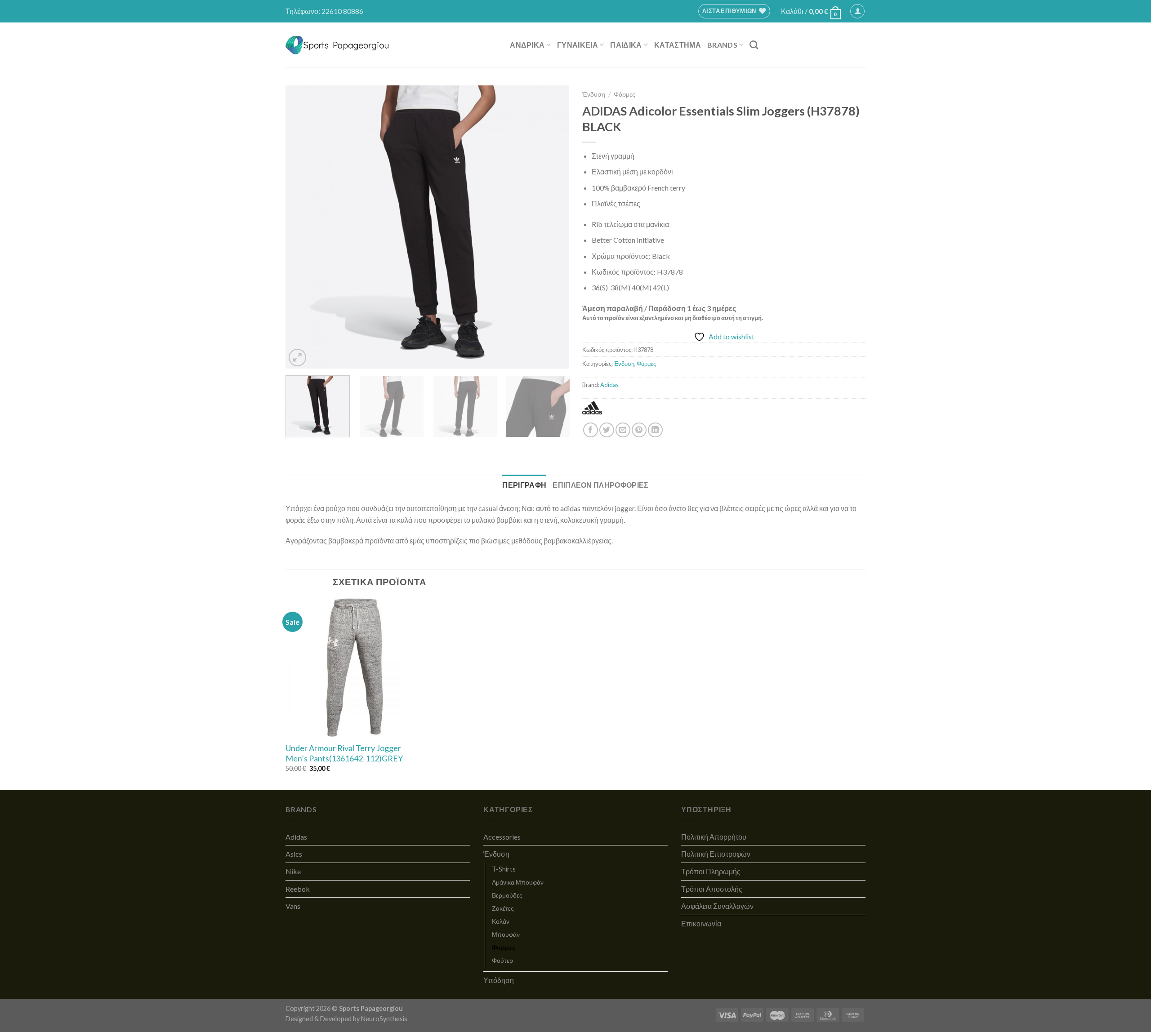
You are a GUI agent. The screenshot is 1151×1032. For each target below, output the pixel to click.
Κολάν (500, 921)
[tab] (524, 485)
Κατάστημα (677, 44)
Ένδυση (593, 94)
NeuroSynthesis (384, 1019)
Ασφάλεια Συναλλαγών (717, 906)
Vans (293, 906)
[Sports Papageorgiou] (337, 45)
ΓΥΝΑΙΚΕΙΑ (577, 44)
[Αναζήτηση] (753, 44)
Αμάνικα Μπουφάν (518, 882)
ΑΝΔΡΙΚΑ (527, 44)
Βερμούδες (507, 895)
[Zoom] (297, 357)
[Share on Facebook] (590, 430)
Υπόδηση (498, 980)
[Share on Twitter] (606, 430)
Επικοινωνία (701, 923)
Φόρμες (624, 94)
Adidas (609, 384)
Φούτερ (502, 960)
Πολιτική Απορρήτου (713, 836)
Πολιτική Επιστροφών (715, 854)
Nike (293, 871)
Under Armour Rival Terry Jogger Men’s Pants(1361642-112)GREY (344, 753)
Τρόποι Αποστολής (711, 889)
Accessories (502, 836)
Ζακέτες (503, 908)
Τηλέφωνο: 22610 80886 (324, 11)
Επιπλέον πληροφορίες (600, 484)
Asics (294, 854)
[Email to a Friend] (623, 430)
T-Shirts (504, 869)
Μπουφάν (506, 934)
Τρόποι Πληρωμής (711, 871)
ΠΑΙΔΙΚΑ (626, 44)
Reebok (298, 889)
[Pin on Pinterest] (639, 430)
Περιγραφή (524, 484)
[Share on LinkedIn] (655, 430)
